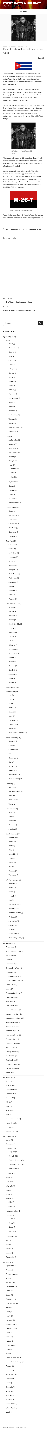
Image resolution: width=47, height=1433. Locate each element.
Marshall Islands (14, 791)
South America (11, 834)
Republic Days (11, 1039)
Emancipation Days (13, 993)
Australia (12, 787)
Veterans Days (11, 1068)
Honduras (12, 528)
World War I (10, 1404)
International (10, 687)
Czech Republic (14, 624)
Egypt (11, 365)
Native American (12, 1211)
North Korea (13, 574)
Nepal (11, 486)
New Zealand (13, 800)
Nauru (11, 796)
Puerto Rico (13, 775)
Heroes (9, 1320)
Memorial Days (11, 1022)
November (10, 1123)
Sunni (10, 1206)
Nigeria (11, 406)
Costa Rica (13, 515)
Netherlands (13, 909)
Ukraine (11, 683)
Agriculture (10, 1266)
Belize (11, 511)
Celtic (11, 1223)
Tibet (10, 595)
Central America (12, 508)
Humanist (9, 1182)
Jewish (8, 1194)
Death (8, 1295)
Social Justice (11, 1374)
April (7, 1081)
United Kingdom (15, 938)
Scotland (12, 925)
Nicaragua (12, 532)
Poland (11, 657)
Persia (11, 494)
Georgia (12, 461)
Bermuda (12, 741)
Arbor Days (10, 947)
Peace (8, 1354)
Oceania (9, 784)
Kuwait (11, 712)
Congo (11, 360)
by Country (7, 337)
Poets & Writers (12, 1358)
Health (8, 1316)
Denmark (12, 812)
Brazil (11, 846)
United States (14, 779)
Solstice (9, 1379)
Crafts (8, 1291)
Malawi (11, 390)
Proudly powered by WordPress (14, 1428)
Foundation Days (12, 1006)
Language (10, 1328)
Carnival (9, 960)
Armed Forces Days (13, 951)
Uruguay (12, 871)
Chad (10, 356)
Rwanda (12, 411)
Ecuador (12, 858)
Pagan (8, 1215)
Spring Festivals (12, 1052)
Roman (11, 1231)
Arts (7, 1278)
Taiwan (11, 586)
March (8, 1110)
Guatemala (13, 524)
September (10, 1131)
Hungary (12, 632)
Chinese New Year (12, 968)
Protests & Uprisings (14, 1362)
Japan (11, 561)
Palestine (12, 720)
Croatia (11, 620)
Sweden (12, 829)
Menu (25, 12)
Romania (12, 666)
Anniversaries (11, 1274)
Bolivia (11, 842)
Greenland (12, 758)
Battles (10, 229)
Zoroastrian (10, 1257)
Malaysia (12, 565)
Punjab (13, 473)
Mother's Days (11, 1027)
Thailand (12, 591)
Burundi (11, 352)
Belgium (12, 883)
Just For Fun (10, 1324)
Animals (9, 1270)
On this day (10, 1345)
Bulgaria (12, 616)
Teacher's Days (11, 1056)
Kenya (11, 377)
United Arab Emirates (17, 733)
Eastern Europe (12, 604)
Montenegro (13, 653)
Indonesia (12, 557)
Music (8, 1337)
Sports (8, 1383)
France (11, 888)
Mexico (11, 770)
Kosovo (11, 637)
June (7, 1106)
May (7, 1115)
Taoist (8, 1249)
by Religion (7, 1136)
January (8, 1098)
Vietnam (12, 599)
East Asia (9, 541)
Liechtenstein (14, 904)
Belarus (11, 612)
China (11, 549)
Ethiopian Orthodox (16, 1164)
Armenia (12, 444)
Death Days (10, 985)
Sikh (7, 1245)
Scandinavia (10, 809)
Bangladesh (13, 453)
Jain (7, 1190)
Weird (8, 1391)
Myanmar (12, 482)
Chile (10, 850)
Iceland (11, 821)
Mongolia (12, 570)
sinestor (22, 46)
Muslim (8, 1199)
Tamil (13, 477)
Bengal (14, 469)
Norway (11, 825)
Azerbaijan (12, 448)
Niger (11, 402)
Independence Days (13, 1018)
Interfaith (9, 1186)
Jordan (11, 708)
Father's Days (11, 997)
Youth (8, 1412)
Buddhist (9, 1144)
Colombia (12, 854)
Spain (11, 929)
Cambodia (12, 545)
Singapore (12, 582)
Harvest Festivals (12, 1010)
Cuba (17, 229)
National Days (11, 1031)
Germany (12, 892)
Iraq (10, 699)
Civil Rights (10, 1287)
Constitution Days (12, 976)
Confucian (9, 1173)
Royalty (9, 1366)
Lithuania (12, 645)
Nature (8, 1341)
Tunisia (11, 423)
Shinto (8, 1240)
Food (8, 1312)
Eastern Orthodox (15, 1160)
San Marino (13, 921)
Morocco (12, 394)
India (10, 465)
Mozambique (13, 398)
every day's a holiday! (22, 3)
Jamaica (11, 766)
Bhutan (11, 457)
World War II (10, 1408)
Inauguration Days (12, 1014)
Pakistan (12, 490)
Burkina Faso (13, 348)
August (8, 1085)
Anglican (12, 1152)
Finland (11, 816)
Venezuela (12, 875)
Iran (10, 695)
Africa (8, 340)
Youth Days (10, 1073)
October (9, 1127)
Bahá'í (8, 1140)
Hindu (8, 1178)
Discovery (9, 1299)
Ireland (11, 896)
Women (9, 1395)
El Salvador (13, 519)
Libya (11, 386)
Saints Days (10, 1048)
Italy (10, 900)
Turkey (11, 729)
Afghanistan (13, 440)
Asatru (11, 1219)
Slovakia (12, 674)
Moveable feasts (12, 1119)
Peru (10, 867)
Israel (11, 704)
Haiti (10, 762)
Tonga (11, 804)
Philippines (13, 578)
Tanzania (12, 419)
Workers (9, 1400)
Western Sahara (14, 427)
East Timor (13, 553)
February (9, 1094)
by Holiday (7, 944)
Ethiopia (12, 369)
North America (11, 738)
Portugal (12, 917)
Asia (7, 437)
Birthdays (9, 955)
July (23, 229)
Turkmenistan (14, 503)
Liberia (11, 381)
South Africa (13, 415)
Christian (9, 1148)
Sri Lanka (12, 499)
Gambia (11, 373)
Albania (11, 607)
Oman (11, 716)
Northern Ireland (15, 913)
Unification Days (12, 1064)
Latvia (11, 641)
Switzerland (13, 934)
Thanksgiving (11, 1060)
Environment (10, 1303)
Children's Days (11, 964)
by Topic (6, 1262)
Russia (11, 670)
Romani (11, 662)
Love (8, 1333)
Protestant (13, 1169)
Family (8, 1308)
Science (9, 1370)
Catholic (12, 1156)
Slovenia (12, 678)
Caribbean (12, 750)
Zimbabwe (12, 432)
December (10, 1090)
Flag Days (9, 1001)
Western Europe (12, 880)
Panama (12, 536)
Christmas (9, 972)
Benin (11, 344)
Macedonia (13, 649)
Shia (10, 1202)
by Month (6, 1078)
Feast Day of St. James (16, 79)
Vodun (8, 1253)
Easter (8, 989)
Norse (11, 1227)
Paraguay (12, 863)
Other (8, 1349)
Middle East (10, 692)
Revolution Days (33, 229)
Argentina (12, 837)
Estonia (11, 628)
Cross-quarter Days (13, 981)
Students (9, 1387)
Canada (11, 745)
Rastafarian (10, 1236)
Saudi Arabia (13, 724)
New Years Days (12, 1035)
